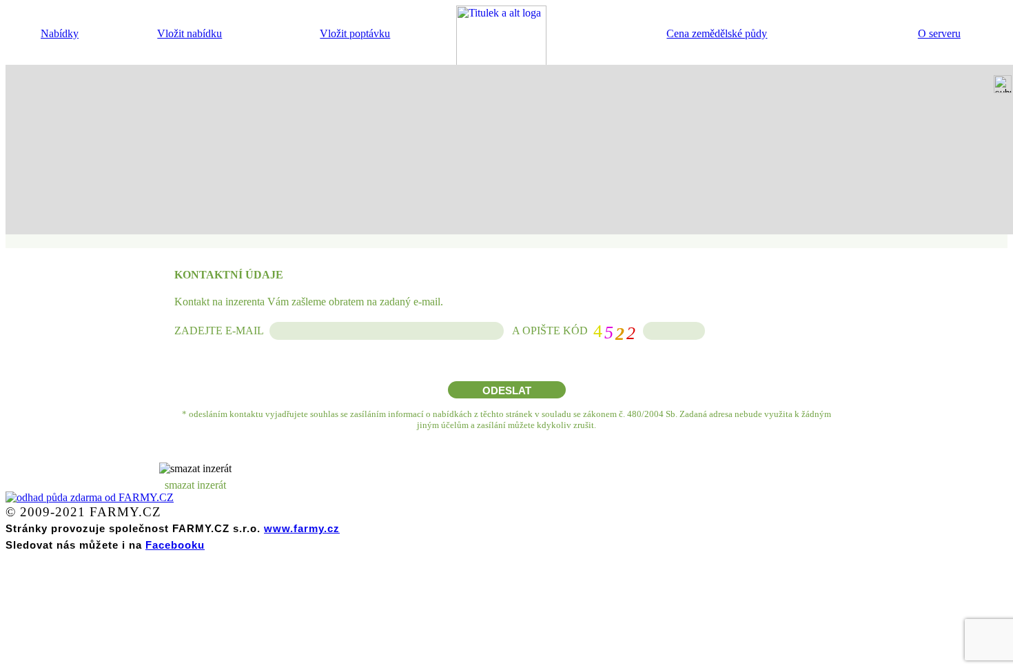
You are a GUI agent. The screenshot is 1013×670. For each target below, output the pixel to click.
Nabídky (60, 33)
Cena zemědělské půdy (716, 33)
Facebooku (175, 545)
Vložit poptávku (355, 33)
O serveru (939, 33)
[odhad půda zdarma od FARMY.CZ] (90, 497)
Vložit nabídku (189, 33)
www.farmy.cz (302, 528)
